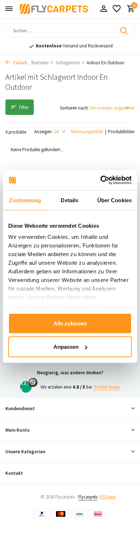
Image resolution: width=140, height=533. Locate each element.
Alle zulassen (70, 323)
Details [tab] (69, 200)
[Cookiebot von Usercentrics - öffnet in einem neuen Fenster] (101, 180)
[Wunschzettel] (117, 9)
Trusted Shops (106, 387)
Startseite (39, 63)
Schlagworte (68, 63)
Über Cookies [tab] (114, 200)
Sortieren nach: (74, 108)
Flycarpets (88, 497)
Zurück (19, 63)
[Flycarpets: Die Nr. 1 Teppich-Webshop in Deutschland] (54, 9)
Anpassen (66, 347)
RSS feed (107, 497)
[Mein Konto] (103, 9)
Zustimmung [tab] (25, 200)
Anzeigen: (43, 132)
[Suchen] (124, 30)
